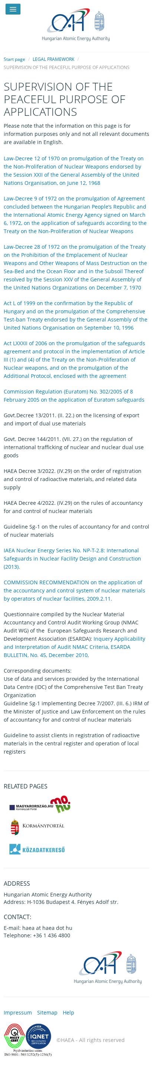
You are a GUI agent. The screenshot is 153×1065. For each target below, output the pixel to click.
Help (68, 1012)
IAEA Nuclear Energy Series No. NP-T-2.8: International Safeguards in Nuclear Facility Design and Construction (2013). (72, 558)
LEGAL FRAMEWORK (53, 59)
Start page (14, 59)
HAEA (76, 23)
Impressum (18, 1012)
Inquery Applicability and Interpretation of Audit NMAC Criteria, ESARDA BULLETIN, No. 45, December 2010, (74, 647)
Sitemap (47, 1012)
